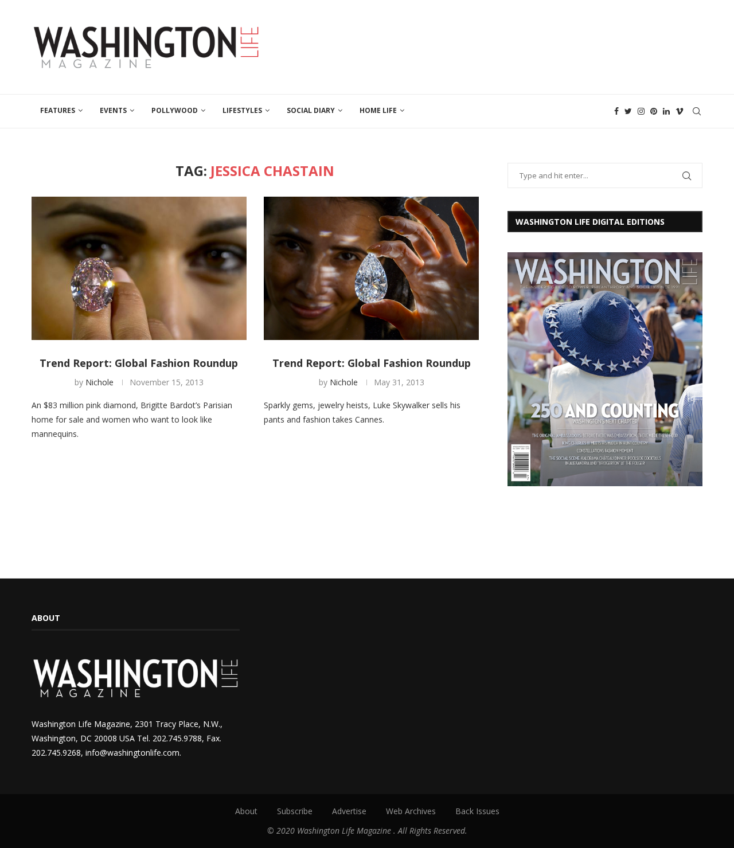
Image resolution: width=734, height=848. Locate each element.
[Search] (696, 111)
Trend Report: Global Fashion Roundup (139, 363)
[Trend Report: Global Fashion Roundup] (139, 268)
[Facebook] (616, 111)
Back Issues (477, 811)
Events (113, 110)
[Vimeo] (680, 111)
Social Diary (311, 110)
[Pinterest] (653, 111)
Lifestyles (242, 110)
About (246, 811)
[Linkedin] (666, 111)
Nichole (99, 382)
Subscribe (295, 811)
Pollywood (174, 110)
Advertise (349, 811)
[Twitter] (628, 111)
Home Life (378, 110)
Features (57, 110)
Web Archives (411, 811)
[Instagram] (641, 111)
